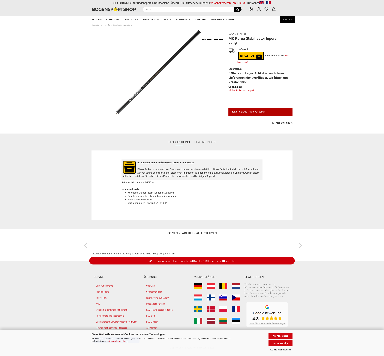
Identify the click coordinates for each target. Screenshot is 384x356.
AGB (98, 304)
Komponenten (151, 19)
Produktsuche (102, 292)
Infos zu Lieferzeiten (155, 304)
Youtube (230, 261)
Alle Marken (151, 328)
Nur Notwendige (280, 343)
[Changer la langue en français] (268, 3)
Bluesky (197, 261)
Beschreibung (179, 142)
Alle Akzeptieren (280, 336)
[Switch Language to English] (261, 3)
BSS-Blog (150, 316)
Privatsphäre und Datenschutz (110, 316)
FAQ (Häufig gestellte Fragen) (159, 310)
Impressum (101, 298)
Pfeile (167, 19)
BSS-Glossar (152, 322)
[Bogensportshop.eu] (115, 9)
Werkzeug (200, 19)
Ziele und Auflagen (222, 19)
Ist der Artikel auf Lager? (241, 90)
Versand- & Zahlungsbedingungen (112, 310)
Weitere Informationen (280, 349)
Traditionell (130, 19)
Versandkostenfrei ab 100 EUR (228, 3)
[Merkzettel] (266, 9)
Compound (112, 19)
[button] (251, 9)
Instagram (213, 261)
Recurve (97, 19)
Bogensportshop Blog (165, 261)
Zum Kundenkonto (104, 286)
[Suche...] (238, 9)
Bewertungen (205, 142)
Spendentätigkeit (154, 292)
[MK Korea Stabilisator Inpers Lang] (158, 73)
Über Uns (150, 286)
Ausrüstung (183, 19)
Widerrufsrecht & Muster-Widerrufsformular (116, 322)
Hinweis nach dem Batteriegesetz (111, 328)
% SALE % (287, 19)
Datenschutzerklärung (118, 341)
